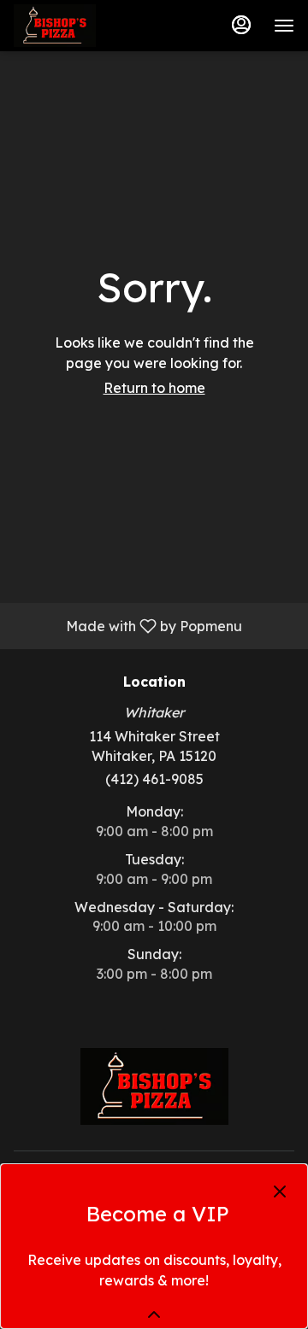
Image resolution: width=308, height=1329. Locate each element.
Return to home (154, 387)
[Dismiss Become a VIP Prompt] (279, 1191)
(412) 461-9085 (154, 778)
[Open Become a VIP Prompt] (154, 1314)
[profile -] (241, 25)
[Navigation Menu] (284, 25)
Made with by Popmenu (127, 625)
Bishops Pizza (154, 1086)
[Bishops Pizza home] (91, 25)
